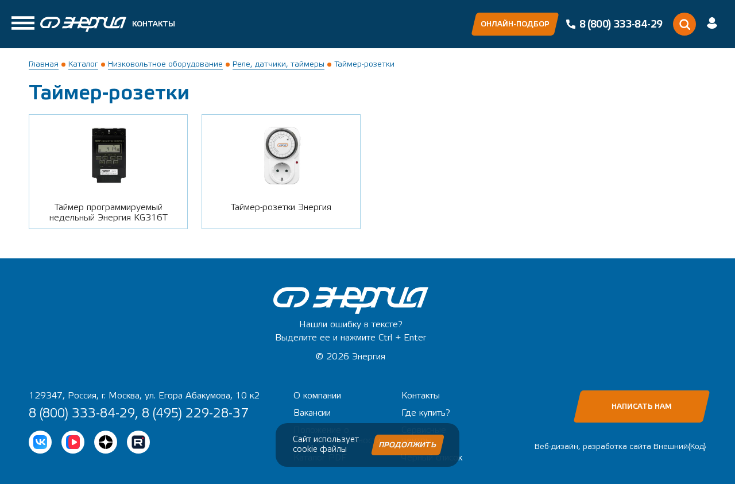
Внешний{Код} (679, 446)
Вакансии (312, 413)
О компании (317, 395)
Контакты (153, 24)
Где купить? (425, 413)
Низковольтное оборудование (165, 64)
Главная (44, 64)
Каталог (83, 64)
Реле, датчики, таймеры (278, 64)
